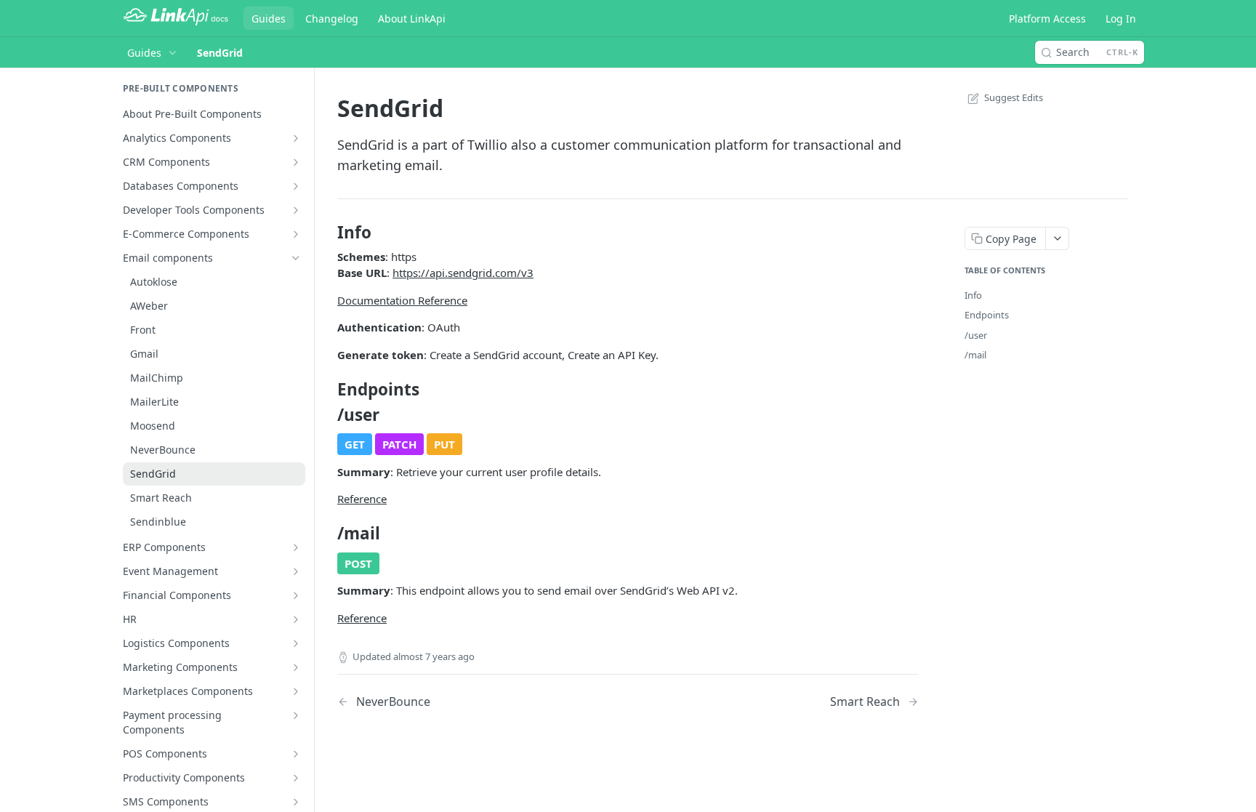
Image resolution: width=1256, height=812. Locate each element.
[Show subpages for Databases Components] (296, 186)
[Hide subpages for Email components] (296, 258)
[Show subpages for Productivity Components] (296, 778)
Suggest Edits (1013, 97)
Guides (268, 18)
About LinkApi (412, 18)
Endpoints (987, 314)
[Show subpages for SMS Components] (296, 802)
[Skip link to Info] (327, 232)
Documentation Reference (402, 300)
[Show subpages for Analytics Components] (296, 138)
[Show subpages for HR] (296, 619)
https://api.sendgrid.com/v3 (463, 272)
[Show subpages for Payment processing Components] (296, 715)
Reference (362, 498)
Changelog (331, 18)
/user (976, 335)
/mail (975, 354)
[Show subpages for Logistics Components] (296, 643)
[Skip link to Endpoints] (327, 389)
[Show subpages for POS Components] (296, 754)
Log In (1121, 18)
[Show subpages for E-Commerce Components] (296, 234)
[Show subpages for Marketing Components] (296, 667)
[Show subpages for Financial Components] (296, 595)
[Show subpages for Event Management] (296, 571)
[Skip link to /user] (327, 415)
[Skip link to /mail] (327, 533)
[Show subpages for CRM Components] (296, 162)
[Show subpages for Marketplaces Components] (296, 691)
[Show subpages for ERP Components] (296, 547)
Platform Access (1047, 18)
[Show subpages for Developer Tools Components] (296, 210)
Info (973, 295)
